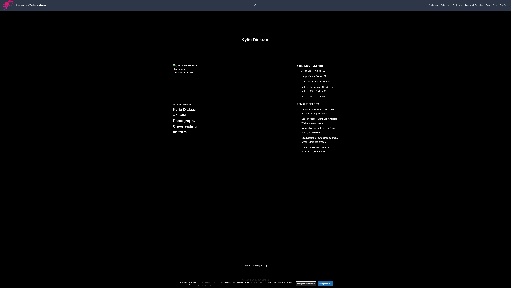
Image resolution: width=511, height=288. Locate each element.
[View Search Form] (255, 5)
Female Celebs (308, 104)
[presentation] (185, 82)
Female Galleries (310, 65)
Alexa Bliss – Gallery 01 (313, 71)
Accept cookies (325, 284)
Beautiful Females (474, 5)
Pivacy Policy (233, 285)
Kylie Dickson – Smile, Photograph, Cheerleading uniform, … (185, 120)
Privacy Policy (260, 265)
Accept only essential (306, 284)
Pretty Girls (491, 5)
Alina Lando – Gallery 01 (313, 96)
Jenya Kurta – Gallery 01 (313, 76)
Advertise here (298, 25)
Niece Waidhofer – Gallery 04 (316, 81)
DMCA (503, 5)
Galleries (433, 5)
